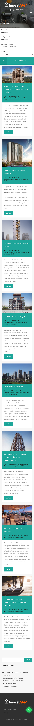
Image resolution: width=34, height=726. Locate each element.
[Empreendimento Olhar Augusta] (17, 515)
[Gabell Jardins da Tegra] (17, 303)
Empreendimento (9, 98)
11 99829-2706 (20, 10)
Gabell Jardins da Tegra (14, 316)
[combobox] (17, 47)
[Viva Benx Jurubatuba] (17, 373)
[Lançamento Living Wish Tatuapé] (17, 153)
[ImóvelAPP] (17, 6)
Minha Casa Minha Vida (22, 392)
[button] (29, 710)
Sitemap (5, 712)
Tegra (25, 322)
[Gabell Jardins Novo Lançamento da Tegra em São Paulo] (17, 586)
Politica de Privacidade (9, 709)
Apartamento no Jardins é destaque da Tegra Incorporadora (15, 457)
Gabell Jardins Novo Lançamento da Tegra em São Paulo (15, 602)
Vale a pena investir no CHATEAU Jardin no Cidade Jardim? (16, 89)
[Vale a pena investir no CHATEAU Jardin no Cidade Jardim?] (17, 74)
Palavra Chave (5, 30)
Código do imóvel (6, 37)
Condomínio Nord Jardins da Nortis (13, 680)
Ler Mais (8, 132)
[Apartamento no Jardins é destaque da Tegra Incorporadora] (17, 441)
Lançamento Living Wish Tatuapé (13, 678)
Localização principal (7, 44)
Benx (21, 391)
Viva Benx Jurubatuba (13, 387)
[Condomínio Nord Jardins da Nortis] (17, 230)
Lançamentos (19, 252)
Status (3, 51)
